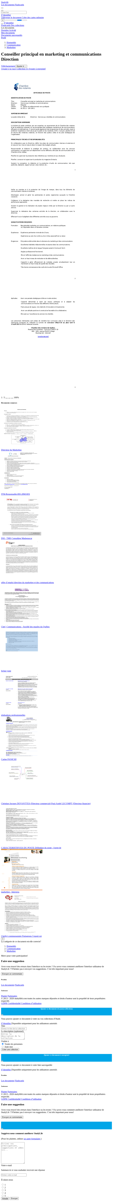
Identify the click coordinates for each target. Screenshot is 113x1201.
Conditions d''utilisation (31, 1003)
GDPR (4, 1003)
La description (12, 1031)
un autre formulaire (32, 1139)
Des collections (17, 25)
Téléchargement (8, 66)
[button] (7, 398)
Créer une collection (10, 1049)
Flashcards (19, 5)
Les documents (8, 5)
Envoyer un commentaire (12, 974)
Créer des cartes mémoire (33, 17)
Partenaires (12, 996)
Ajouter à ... (21, 66)
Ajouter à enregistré (37, 69)
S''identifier (6, 15)
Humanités (11, 42)
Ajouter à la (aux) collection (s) (15, 69)
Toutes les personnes (13, 1044)
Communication (14, 45)
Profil (3, 38)
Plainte (4, 996)
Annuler (5, 1198)
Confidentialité (14, 1003)
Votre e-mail (6, 1165)
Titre (3, 1026)
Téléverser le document (11, 17)
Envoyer (14, 1198)
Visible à (5, 1041)
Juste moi (9, 1047)
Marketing (11, 47)
